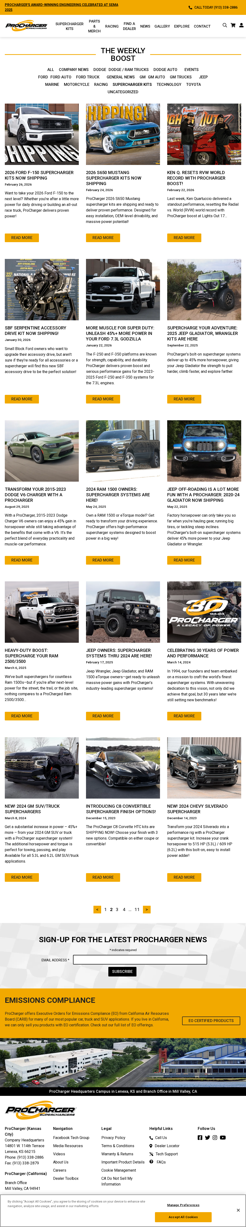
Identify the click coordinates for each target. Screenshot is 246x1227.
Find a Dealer (129, 26)
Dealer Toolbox (66, 1178)
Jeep (203, 77)
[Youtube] (224, 1139)
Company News (74, 70)
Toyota (193, 85)
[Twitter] (209, 1139)
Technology (169, 85)
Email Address (55, 960)
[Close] (238, 1210)
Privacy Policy (113, 1137)
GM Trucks (181, 77)
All (50, 70)
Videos (59, 1154)
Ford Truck (87, 77)
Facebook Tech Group (71, 1137)
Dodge (99, 70)
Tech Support (167, 1154)
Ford (43, 77)
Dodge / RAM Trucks (129, 70)
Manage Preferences (183, 1205)
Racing (112, 26)
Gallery (162, 26)
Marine (52, 85)
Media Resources (68, 1146)
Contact (202, 26)
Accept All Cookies (183, 1217)
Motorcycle (76, 85)
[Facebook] (201, 1139)
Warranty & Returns (117, 1154)
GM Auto (156, 77)
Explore (182, 26)
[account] (241, 26)
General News (121, 77)
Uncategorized (123, 92)
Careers (59, 1170)
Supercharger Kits (132, 85)
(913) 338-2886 (30, 1157)
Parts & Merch (94, 26)
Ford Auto (60, 77)
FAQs (161, 1162)
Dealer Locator (167, 1146)
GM (143, 77)
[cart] (233, 26)
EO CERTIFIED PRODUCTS (211, 1020)
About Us (60, 1162)
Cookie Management (118, 1170)
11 (137, 909)
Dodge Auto (165, 70)
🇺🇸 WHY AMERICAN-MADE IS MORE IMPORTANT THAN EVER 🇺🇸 (55, 5)
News (145, 26)
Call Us (161, 1137)
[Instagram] (216, 1139)
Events (191, 70)
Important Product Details (123, 1162)
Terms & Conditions (117, 1146)
